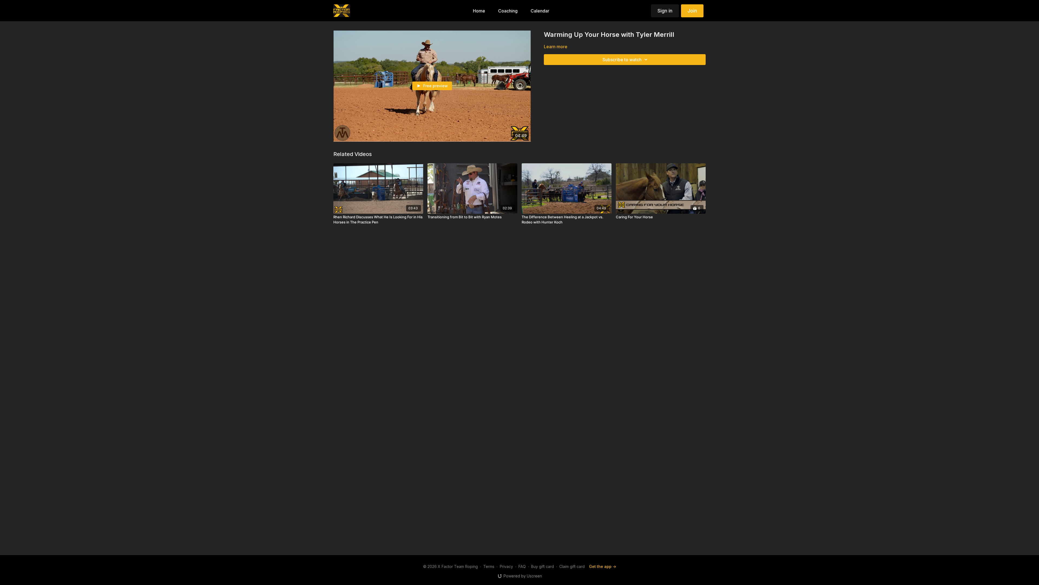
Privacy (506, 566)
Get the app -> (602, 566)
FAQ (522, 566)
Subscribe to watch (622, 59)
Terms (488, 566)
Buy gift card (542, 566)
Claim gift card (572, 566)
